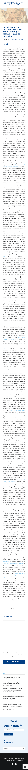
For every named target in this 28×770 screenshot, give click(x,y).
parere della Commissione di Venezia (13, 563)
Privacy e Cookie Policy (10, 760)
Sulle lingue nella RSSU (18, 410)
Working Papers (8, 742)
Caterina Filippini (18, 39)
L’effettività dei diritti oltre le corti (11, 677)
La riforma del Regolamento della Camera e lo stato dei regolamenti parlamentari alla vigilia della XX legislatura (14, 696)
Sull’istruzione (6, 561)
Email (5, 645)
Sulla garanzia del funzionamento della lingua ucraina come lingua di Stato (14, 575)
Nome (5, 637)
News (5, 741)
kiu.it (22, 760)
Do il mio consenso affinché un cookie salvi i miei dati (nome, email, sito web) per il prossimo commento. (14, 654)
